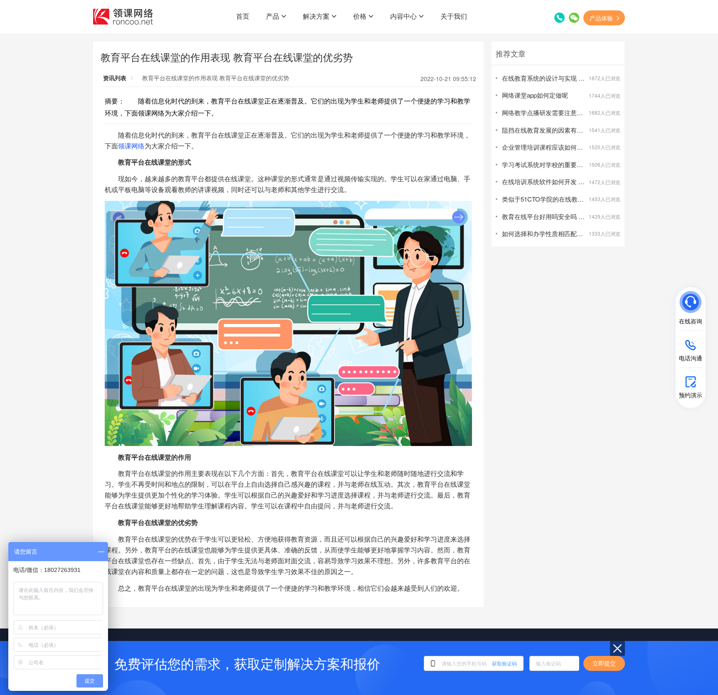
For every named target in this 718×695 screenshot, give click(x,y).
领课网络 (131, 145)
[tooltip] (624, 310)
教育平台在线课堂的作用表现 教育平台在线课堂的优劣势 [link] (215, 78)
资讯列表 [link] (114, 78)
